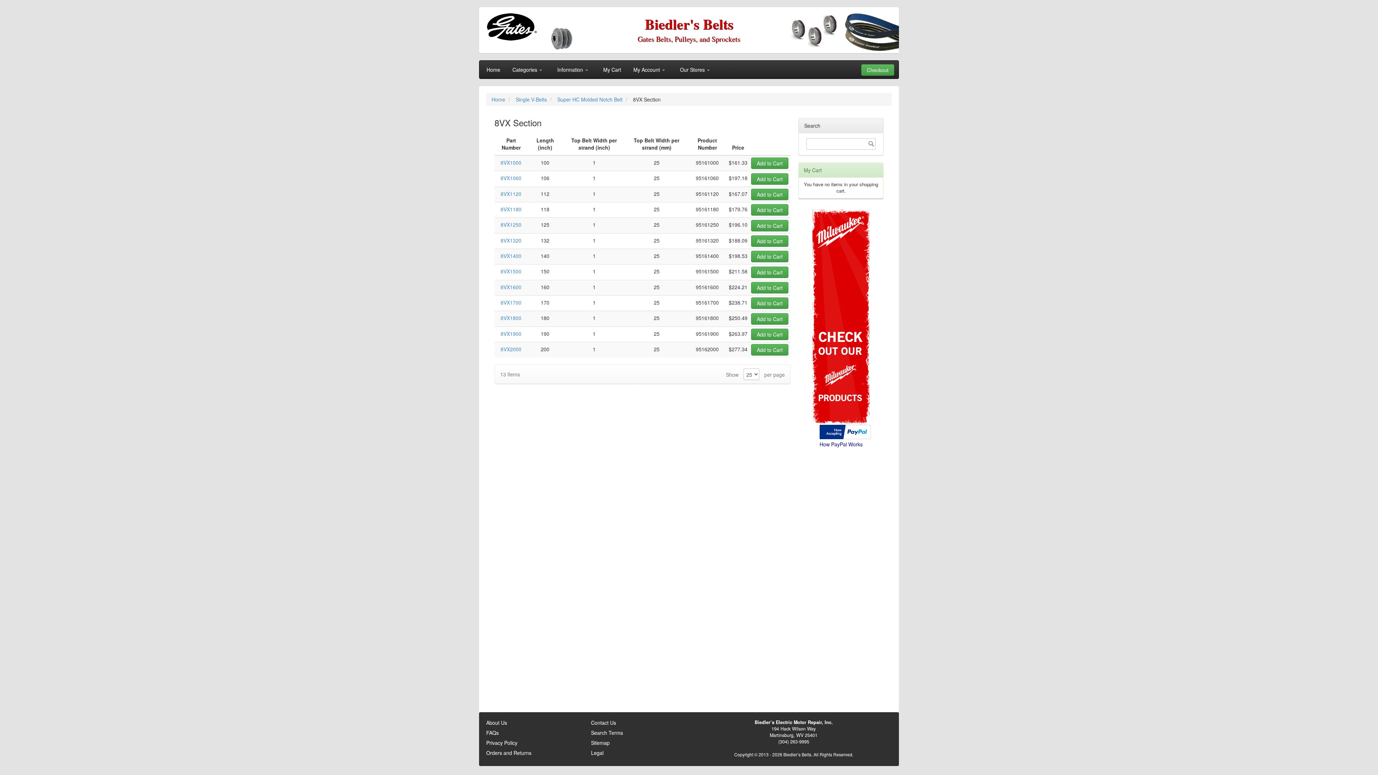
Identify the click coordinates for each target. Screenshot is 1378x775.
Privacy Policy (501, 742)
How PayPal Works (841, 444)
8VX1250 (511, 224)
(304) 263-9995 (793, 741)
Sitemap (600, 742)
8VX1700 (511, 302)
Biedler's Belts (689, 23)
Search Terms (607, 732)
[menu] (689, 70)
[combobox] (841, 144)
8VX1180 (511, 209)
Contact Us (603, 722)
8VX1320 (511, 240)
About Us (496, 722)
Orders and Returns (508, 752)
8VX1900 (511, 333)
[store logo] (511, 27)
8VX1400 (511, 255)
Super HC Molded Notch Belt (590, 99)
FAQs (492, 732)
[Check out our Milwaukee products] (840, 290)
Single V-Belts (532, 99)
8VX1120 (511, 193)
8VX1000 (511, 162)
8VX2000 (511, 349)
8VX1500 (511, 271)
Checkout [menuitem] (878, 70)
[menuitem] (493, 70)
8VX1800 (511, 317)
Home (499, 99)
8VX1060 (511, 178)
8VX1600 (511, 287)
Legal (597, 752)
